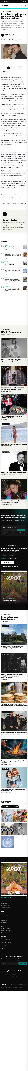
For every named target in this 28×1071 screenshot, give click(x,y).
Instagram (7, 942)
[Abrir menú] (25, 5)
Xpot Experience (4, 916)
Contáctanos (4, 920)
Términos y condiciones (6, 928)
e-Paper (24, 1)
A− (8, 67)
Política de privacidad (5, 930)
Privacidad (15, 987)
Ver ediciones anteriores (11, 566)
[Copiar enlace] (19, 39)
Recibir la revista (4, 903)
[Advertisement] (14, 311)
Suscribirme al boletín (9, 527)
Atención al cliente (5, 905)
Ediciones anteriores (5, 907)
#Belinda (8, 203)
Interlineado (4, 71)
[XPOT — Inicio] (5, 5)
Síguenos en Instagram (11, 806)
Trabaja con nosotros (6, 918)
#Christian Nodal (16, 203)
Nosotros (3, 913)
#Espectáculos (5, 205)
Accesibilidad (4, 922)
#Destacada (23, 203)
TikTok (6, 945)
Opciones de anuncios (6, 932)
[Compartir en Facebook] (16, 39)
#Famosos (12, 205)
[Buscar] (22, 5)
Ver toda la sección (7, 334)
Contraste (20, 67)
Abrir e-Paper (6, 562)
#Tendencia (18, 205)
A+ (14, 67)
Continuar (21, 530)
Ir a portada (4, 621)
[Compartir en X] (12, 39)
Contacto (20, 987)
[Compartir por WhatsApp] (9, 39)
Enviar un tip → (14, 976)
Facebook (7, 939)
